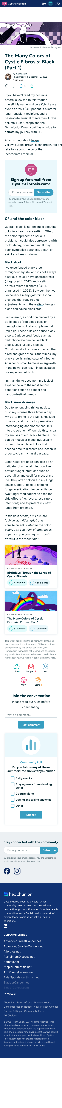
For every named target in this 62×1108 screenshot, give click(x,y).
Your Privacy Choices (46, 1006)
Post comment (31, 724)
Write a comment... (19, 714)
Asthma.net (11, 962)
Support (30, 668)
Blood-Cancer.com (16, 987)
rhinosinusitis (40, 407)
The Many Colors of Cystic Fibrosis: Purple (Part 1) (25, 620)
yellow (9, 145)
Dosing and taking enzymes (33, 799)
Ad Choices (10, 1015)
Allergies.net (12, 951)
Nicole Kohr (21, 73)
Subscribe (43, 192)
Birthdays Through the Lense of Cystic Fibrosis (29, 574)
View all (11, 993)
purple (19, 145)
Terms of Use (33, 861)
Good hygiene (25, 793)
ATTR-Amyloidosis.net (19, 972)
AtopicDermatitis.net (18, 967)
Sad (43, 668)
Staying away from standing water (34, 786)
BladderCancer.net (16, 982)
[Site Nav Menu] (57, 3)
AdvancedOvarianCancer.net (23, 946)
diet (40, 304)
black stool (35, 267)
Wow (22, 681)
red (55, 145)
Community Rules (34, 1011)
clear (38, 145)
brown (29, 145)
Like (15, 668)
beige (35, 140)
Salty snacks (24, 778)
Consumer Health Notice (18, 1006)
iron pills (10, 331)
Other (19, 805)
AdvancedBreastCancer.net (22, 941)
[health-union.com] (18, 895)
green (47, 145)
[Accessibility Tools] (44, 3)
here (53, 657)
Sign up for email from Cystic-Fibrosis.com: (31, 182)
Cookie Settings (13, 1011)
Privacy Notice (31, 202)
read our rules (31, 702)
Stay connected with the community (31, 842)
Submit (31, 814)
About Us (9, 1002)
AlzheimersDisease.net (19, 956)
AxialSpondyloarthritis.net (21, 977)
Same (37, 681)
